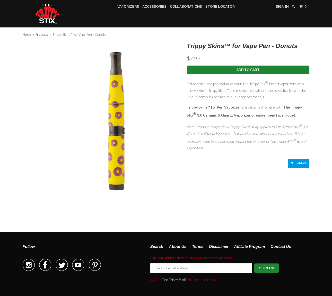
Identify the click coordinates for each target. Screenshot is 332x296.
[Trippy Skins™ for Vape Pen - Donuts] (102, 120)
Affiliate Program (249, 247)
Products (42, 34)
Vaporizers (128, 6)
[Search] (294, 6)
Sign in (282, 6)
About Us (177, 247)
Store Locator (220, 6)
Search (156, 247)
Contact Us (281, 247)
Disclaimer (218, 247)
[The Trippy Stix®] (47, 13)
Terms (197, 247)
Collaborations (186, 6)
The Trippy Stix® (174, 280)
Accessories (154, 6)
